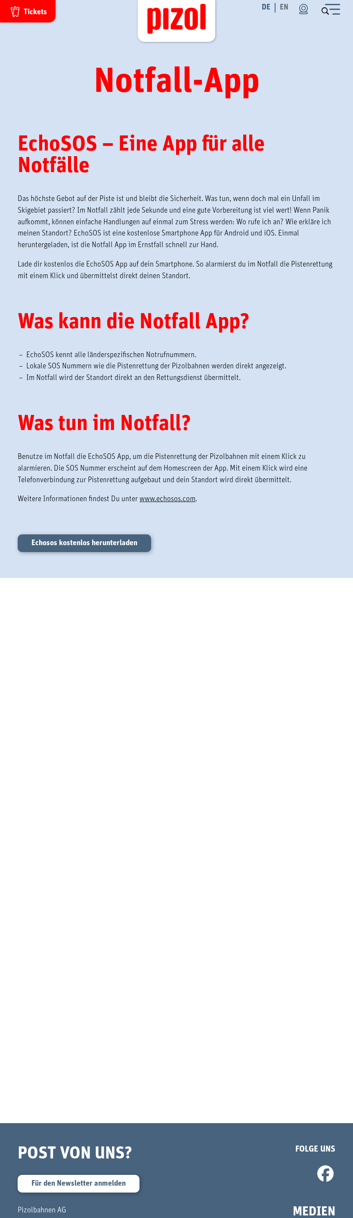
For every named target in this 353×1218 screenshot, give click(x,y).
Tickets (35, 12)
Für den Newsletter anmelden (78, 1183)
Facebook (325, 1173)
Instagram (300, 1173)
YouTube (274, 1173)
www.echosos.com (167, 499)
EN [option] (284, 7)
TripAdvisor (222, 1173)
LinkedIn (248, 1173)
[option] (284, 8)
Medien (314, 1211)
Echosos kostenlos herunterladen (84, 543)
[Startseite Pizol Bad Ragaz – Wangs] (176, 21)
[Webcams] (303, 9)
